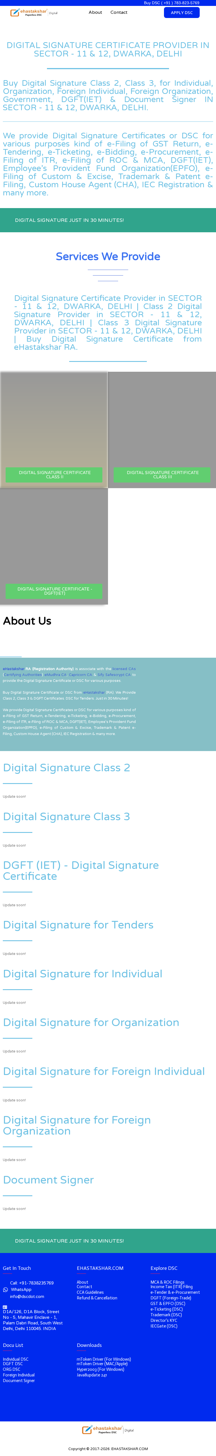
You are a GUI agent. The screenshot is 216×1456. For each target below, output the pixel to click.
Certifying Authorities (23, 675)
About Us (27, 621)
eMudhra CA (55, 675)
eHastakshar (13, 669)
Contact (119, 12)
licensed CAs (124, 669)
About (95, 12)
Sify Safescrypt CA (114, 675)
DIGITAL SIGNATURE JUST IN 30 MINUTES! (69, 220)
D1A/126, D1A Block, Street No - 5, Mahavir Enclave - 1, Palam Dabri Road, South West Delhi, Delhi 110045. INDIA (33, 1320)
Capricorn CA (80, 675)
